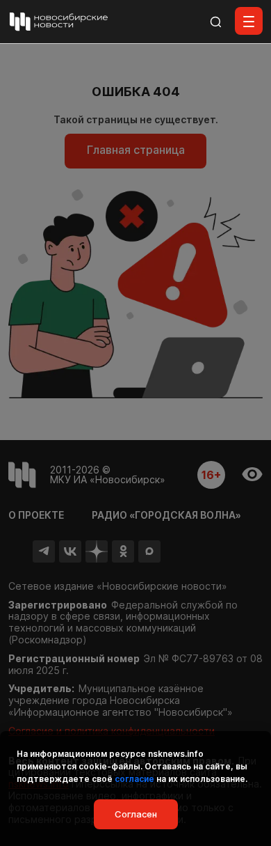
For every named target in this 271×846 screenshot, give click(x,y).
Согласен (136, 814)
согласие (134, 779)
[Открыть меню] (249, 21)
